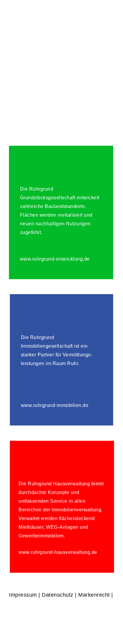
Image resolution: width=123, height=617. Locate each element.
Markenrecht (94, 595)
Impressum (23, 595)
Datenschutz (57, 595)
